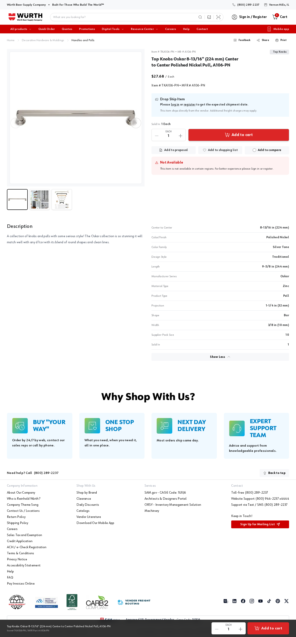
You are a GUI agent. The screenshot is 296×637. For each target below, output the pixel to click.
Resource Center (142, 29)
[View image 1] (76, 117)
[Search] (200, 17)
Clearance (83, 499)
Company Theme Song (23, 505)
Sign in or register (262, 168)
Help (186, 29)
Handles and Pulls (83, 40)
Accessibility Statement (24, 565)
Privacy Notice (17, 559)
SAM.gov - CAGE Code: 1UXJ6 (165, 492)
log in (175, 104)
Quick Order (46, 29)
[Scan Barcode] (218, 17)
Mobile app (281, 29)
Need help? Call (33, 473)
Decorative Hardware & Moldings (43, 40)
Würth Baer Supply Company (26, 4)
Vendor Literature (88, 517)
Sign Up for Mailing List (257, 524)
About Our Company (21, 492)
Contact (202, 29)
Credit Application (20, 541)
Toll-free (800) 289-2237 (249, 492)
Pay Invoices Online (21, 583)
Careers (170, 29)
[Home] (25, 17)
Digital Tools (111, 29)
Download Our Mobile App (95, 523)
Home (11, 40)
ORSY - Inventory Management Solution (173, 505)
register (189, 104)
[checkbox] (254, 150)
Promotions (87, 29)
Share (265, 40)
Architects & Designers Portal (166, 499)
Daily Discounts (87, 505)
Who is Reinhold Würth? (23, 499)
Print (283, 40)
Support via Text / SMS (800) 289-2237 (259, 505)
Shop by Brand (86, 492)
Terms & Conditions (20, 553)
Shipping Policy (17, 523)
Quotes (67, 29)
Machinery (152, 511)
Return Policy (16, 517)
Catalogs (82, 511)
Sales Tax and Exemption (24, 535)
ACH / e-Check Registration (26, 547)
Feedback (244, 40)
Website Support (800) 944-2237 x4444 (260, 499)
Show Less (217, 356)
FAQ (10, 577)
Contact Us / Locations (23, 511)
